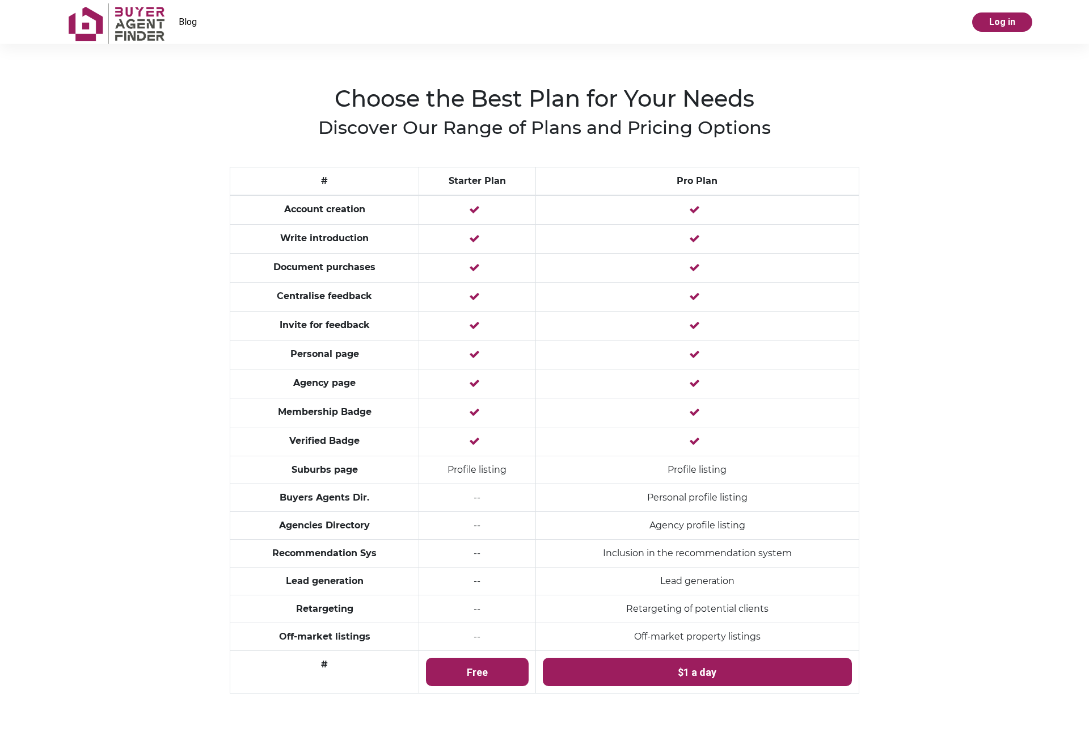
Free (477, 672)
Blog (188, 21)
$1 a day (697, 672)
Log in (1002, 21)
